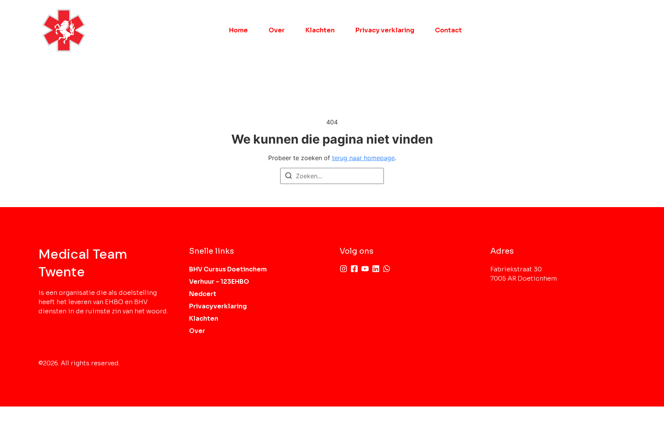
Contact (448, 30)
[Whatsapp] (386, 269)
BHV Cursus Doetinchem (228, 269)
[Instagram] (343, 269)
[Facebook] (354, 269)
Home (238, 30)
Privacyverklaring (218, 306)
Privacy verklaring (384, 30)
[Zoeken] (289, 177)
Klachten (320, 30)
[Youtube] (365, 269)
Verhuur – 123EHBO (219, 282)
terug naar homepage (363, 158)
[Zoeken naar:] (332, 176)
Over (277, 30)
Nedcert (202, 294)
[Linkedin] (376, 269)
